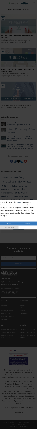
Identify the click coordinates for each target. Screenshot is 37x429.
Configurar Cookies (9, 227)
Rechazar (28, 223)
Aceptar (9, 223)
